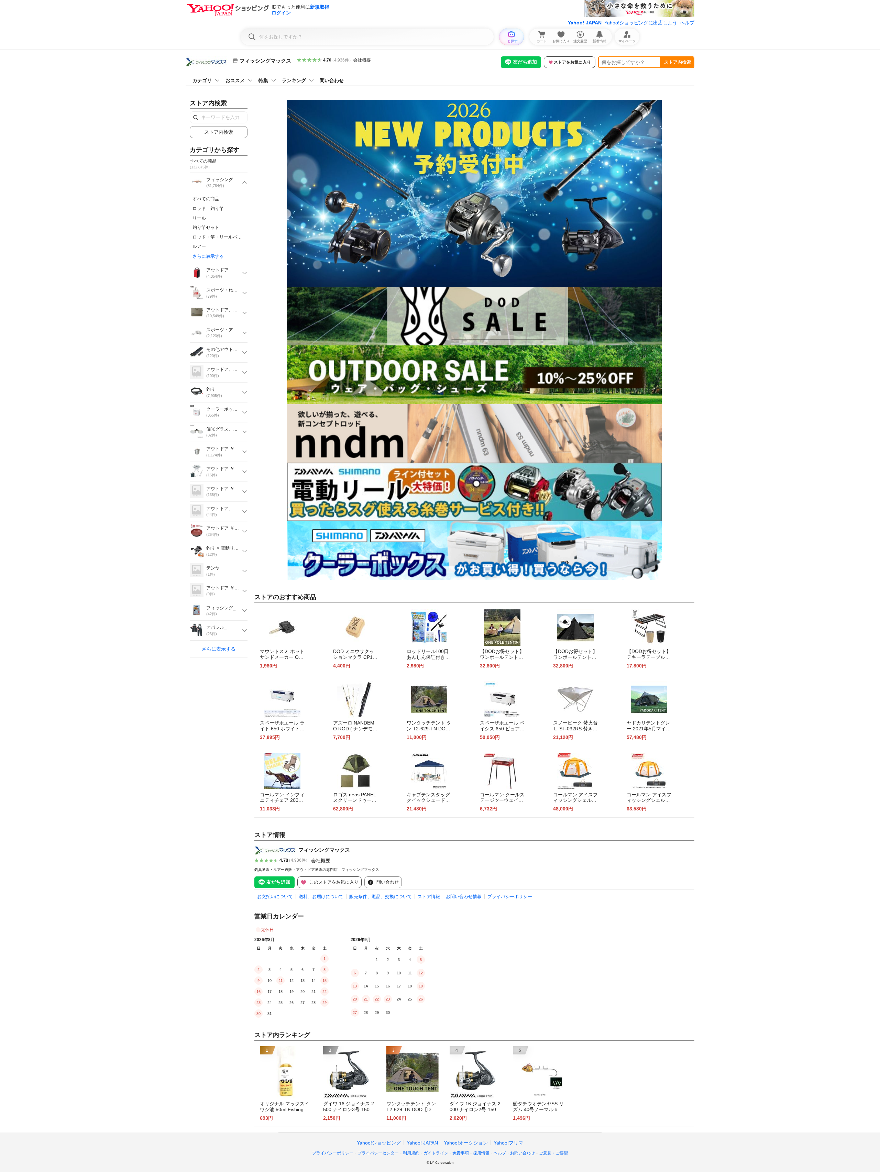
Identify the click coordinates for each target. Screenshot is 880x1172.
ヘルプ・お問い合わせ (514, 1153)
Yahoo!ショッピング (379, 1143)
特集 (263, 80)
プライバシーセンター (378, 1153)
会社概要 (362, 60)
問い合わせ (332, 80)
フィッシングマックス (324, 850)
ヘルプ (687, 22)
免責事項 (460, 1153)
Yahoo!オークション (466, 1143)
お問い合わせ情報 (464, 896)
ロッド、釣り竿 (208, 208)
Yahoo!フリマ (508, 1143)
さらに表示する (208, 256)
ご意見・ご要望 (553, 1153)
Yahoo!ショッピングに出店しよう (640, 22)
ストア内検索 (677, 62)
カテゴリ (202, 80)
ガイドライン (436, 1153)
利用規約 (411, 1153)
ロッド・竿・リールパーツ (219, 237)
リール (199, 218)
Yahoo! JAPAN (585, 22)
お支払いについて (275, 896)
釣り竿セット (205, 227)
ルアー (199, 246)
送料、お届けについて (321, 896)
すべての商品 (205, 198)
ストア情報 (429, 896)
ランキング (294, 80)
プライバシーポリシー (509, 896)
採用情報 (481, 1153)
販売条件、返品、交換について (380, 896)
